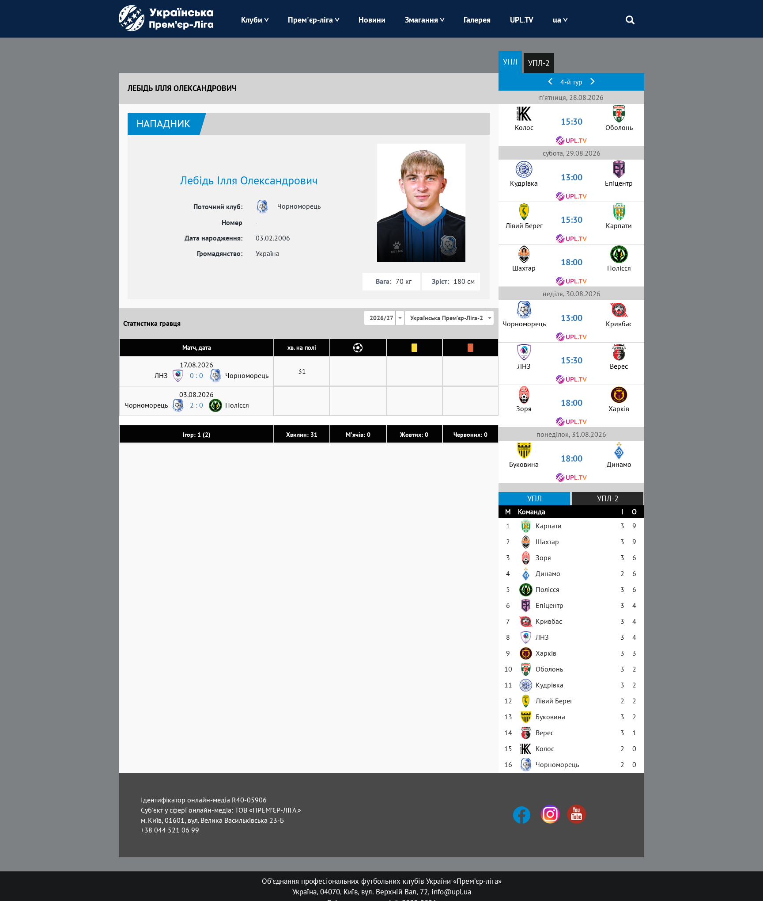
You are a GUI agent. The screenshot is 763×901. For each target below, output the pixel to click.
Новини (372, 20)
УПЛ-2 (539, 63)
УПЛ (510, 62)
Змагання (421, 20)
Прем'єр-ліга (310, 20)
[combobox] (384, 317)
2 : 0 (196, 405)
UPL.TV (521, 20)
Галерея (477, 20)
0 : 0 (196, 375)
